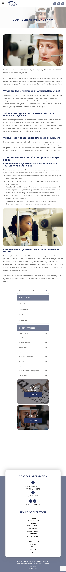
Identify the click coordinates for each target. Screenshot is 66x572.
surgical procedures (26, 357)
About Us (22, 303)
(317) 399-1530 (33, 496)
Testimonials (23, 315)
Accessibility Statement (24, 564)
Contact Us (23, 321)
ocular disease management (29, 371)
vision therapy (24, 333)
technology (23, 375)
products (22, 361)
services (22, 338)
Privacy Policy (38, 564)
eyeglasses (23, 347)
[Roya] (33, 568)
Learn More (33, 395)
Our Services (23, 309)
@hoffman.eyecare (33, 504)
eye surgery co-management (29, 366)
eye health (22, 352)
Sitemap (46, 564)
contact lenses (24, 343)
